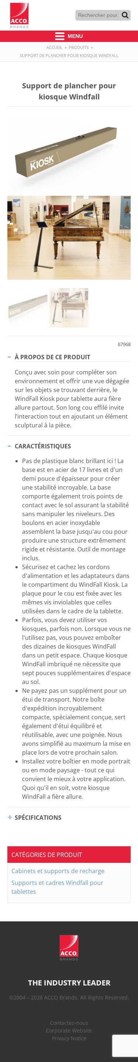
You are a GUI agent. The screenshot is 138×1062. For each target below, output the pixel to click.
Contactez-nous (69, 1022)
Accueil (54, 47)
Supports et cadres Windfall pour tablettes (57, 887)
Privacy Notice (69, 1038)
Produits (79, 47)
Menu (74, 36)
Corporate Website (69, 1030)
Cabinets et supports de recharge (58, 871)
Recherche (125, 15)
